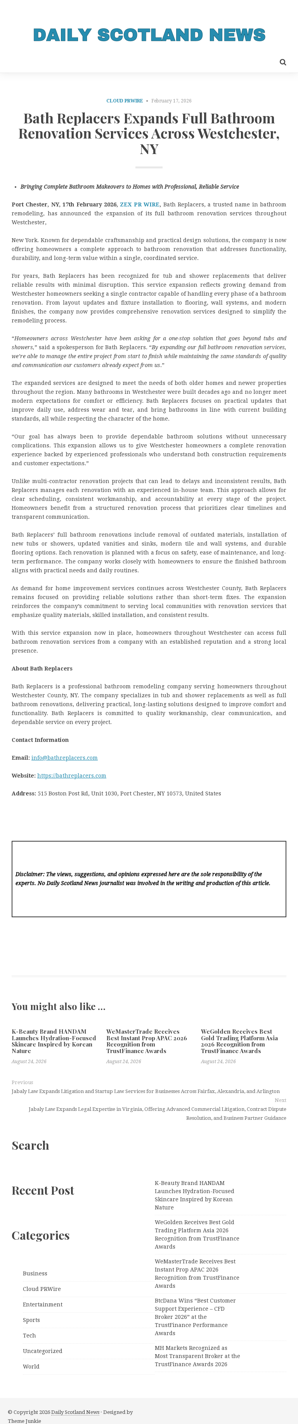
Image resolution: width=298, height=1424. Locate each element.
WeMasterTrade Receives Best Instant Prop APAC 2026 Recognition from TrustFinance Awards (146, 1041)
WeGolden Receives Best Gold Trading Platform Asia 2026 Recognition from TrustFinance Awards (239, 1041)
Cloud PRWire (124, 101)
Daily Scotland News (75, 1412)
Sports (31, 1320)
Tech (29, 1335)
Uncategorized (42, 1351)
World (31, 1366)
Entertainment (42, 1304)
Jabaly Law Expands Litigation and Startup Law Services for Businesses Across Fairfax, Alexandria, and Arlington (146, 1091)
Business (35, 1273)
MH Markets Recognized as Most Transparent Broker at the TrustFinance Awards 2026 (197, 1356)
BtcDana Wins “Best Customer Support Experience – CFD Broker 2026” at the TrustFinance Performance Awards (195, 1317)
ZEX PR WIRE (139, 204)
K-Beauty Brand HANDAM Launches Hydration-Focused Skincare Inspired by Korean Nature (54, 1041)
